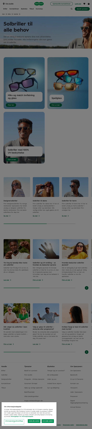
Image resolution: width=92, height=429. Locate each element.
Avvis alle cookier (48, 421)
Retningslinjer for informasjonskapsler (22, 416)
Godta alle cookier (34, 421)
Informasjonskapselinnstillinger (14, 422)
